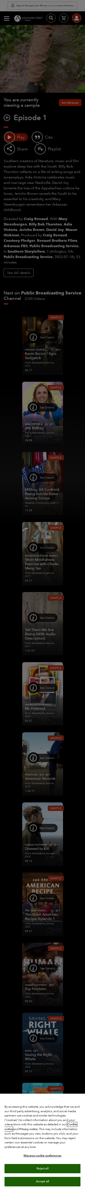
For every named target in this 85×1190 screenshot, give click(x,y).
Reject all (42, 1168)
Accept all (42, 1181)
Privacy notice (28, 1129)
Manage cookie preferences (42, 1156)
